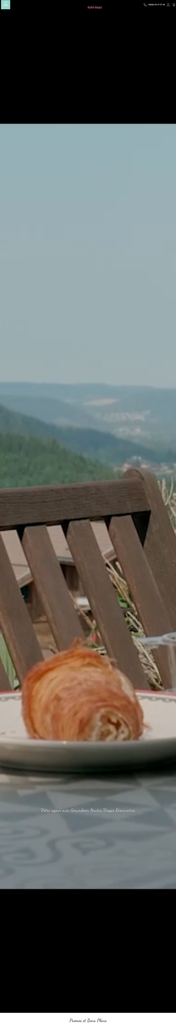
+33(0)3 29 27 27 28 (156, 5)
